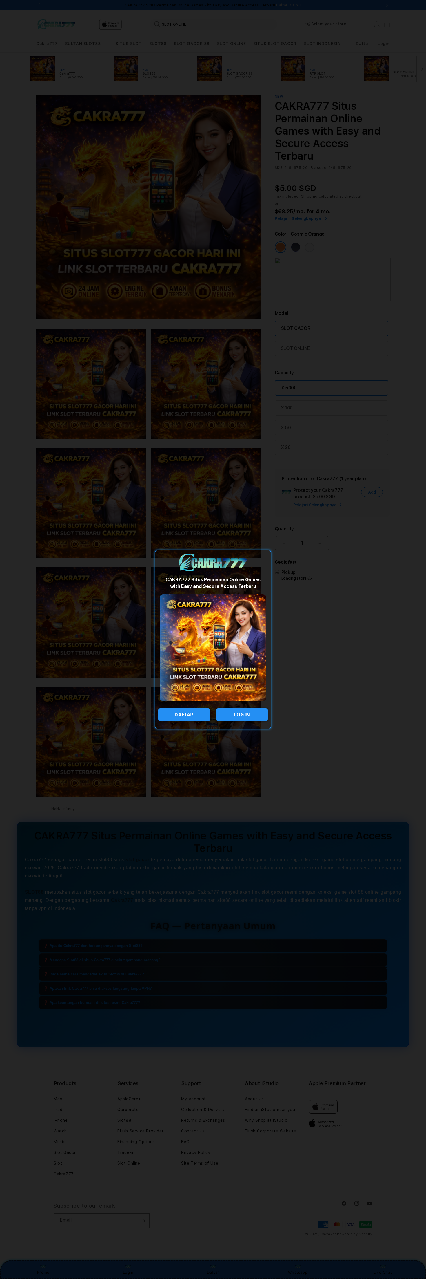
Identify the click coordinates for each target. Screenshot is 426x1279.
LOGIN (242, 714)
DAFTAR (184, 714)
